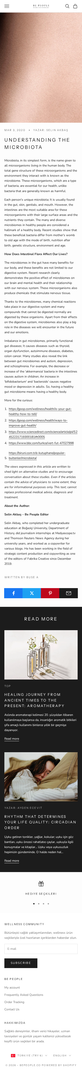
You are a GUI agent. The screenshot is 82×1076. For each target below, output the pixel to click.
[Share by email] (68, 593)
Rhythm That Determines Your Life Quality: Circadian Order (40, 822)
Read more (11, 739)
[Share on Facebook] (13, 593)
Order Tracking (14, 1002)
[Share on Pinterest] (50, 593)
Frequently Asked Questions (23, 995)
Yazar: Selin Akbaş (50, 130)
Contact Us (11, 1009)
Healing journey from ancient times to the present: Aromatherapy (34, 700)
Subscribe (21, 963)
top (7, 686)
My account (12, 987)
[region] (41, 888)
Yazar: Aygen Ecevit (23, 807)
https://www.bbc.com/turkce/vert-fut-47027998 (41, 443)
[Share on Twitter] (32, 593)
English (60, 1055)
